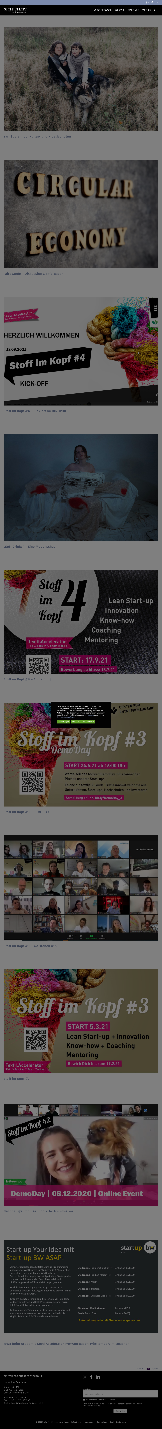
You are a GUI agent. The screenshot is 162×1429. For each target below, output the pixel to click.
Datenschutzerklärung (66, 717)
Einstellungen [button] (64, 722)
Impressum (89, 715)
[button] (154, 10)
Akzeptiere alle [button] (88, 722)
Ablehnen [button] (75, 722)
